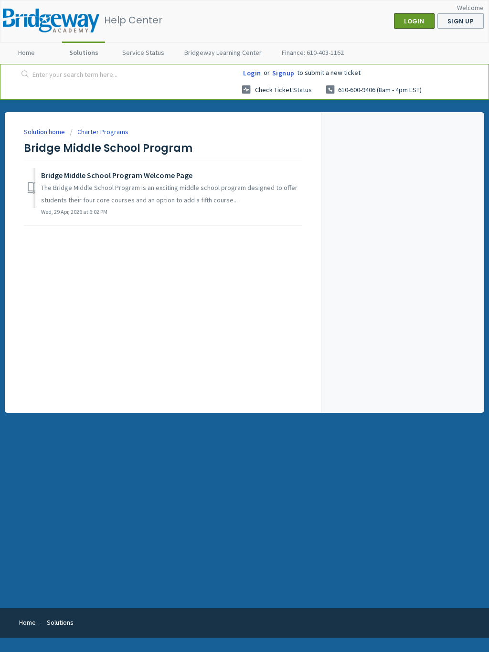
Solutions (83, 52)
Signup (283, 73)
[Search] (25, 74)
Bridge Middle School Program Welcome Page (116, 175)
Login (252, 73)
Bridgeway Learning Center (223, 52)
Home (26, 52)
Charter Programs (102, 131)
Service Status (143, 52)
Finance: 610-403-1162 (313, 52)
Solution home (45, 131)
